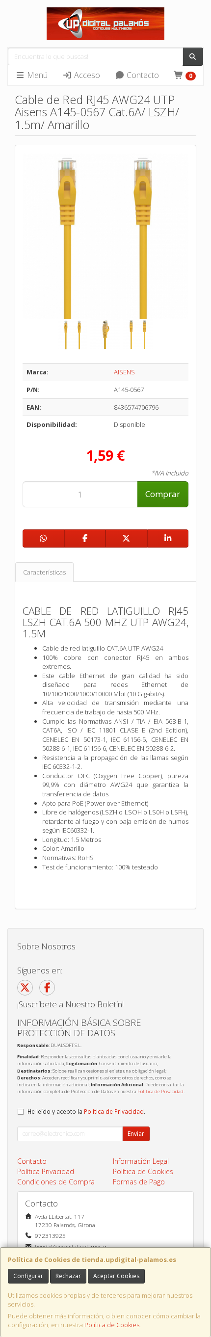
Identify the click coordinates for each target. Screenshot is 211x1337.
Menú (36, 75)
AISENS (124, 371)
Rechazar (68, 1276)
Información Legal (141, 1161)
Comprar (162, 493)
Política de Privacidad (160, 1091)
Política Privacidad (45, 1171)
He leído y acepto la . (86, 1111)
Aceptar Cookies (116, 1276)
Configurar (28, 1276)
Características (44, 572)
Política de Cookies (111, 1324)
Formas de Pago (139, 1181)
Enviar (136, 1133)
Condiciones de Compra (56, 1181)
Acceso (86, 75)
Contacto (142, 75)
